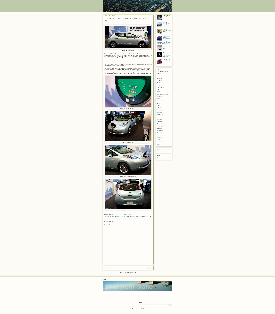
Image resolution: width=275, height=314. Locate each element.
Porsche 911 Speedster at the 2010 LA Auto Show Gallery (166, 24)
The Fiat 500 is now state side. (166, 60)
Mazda (158, 112)
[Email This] (125, 214)
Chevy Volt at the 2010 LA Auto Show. (167, 17)
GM (158, 91)
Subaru (158, 132)
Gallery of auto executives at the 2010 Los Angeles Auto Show (167, 54)
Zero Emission (144, 218)
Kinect (158, 105)
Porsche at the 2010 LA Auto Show (166, 47)
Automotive (117, 216)
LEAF (116, 218)
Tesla (158, 135)
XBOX (158, 139)
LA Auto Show (111, 218)
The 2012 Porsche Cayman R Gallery (167, 30)
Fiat (158, 89)
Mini (158, 116)
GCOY (125, 216)
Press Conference (133, 218)
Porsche (159, 123)
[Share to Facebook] (129, 214)
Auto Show (112, 216)
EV (122, 216)
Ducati (158, 82)
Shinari (158, 128)
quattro (158, 144)
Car (120, 216)
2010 (108, 216)
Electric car (159, 87)
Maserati (159, 110)
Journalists (159, 101)
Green (128, 216)
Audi (158, 73)
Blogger (144, 308)
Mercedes (159, 114)
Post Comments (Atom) (131, 272)
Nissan (127, 218)
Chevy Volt (159, 75)
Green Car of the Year (134, 216)
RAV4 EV (159, 126)
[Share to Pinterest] (130, 214)
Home (128, 268)
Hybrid (158, 98)
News (124, 218)
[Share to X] (128, 214)
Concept (159, 78)
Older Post (149, 268)
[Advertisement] (128, 261)
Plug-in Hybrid (160, 121)
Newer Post (107, 268)
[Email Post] (123, 214)
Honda (158, 96)
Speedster (159, 130)
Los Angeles (120, 218)
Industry (141, 216)
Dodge (158, 80)
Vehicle (139, 218)
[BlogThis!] (126, 214)
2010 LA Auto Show (161, 71)
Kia (157, 103)
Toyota (158, 137)
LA (107, 218)
